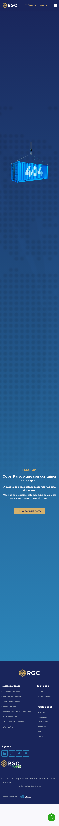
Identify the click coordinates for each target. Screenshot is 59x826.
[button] (55, 5)
